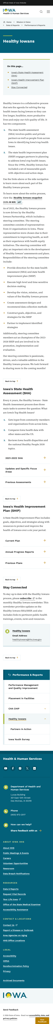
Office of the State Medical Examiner (22, 904)
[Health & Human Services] (9, 10)
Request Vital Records (14, 894)
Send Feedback (10, 1009)
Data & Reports (12, 25)
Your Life (10, 899)
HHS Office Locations (14, 940)
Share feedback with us (24, 830)
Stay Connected (19, 87)
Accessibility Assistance (15, 909)
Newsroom (8, 868)
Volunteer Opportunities (15, 863)
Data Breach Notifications (16, 873)
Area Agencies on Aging (15, 935)
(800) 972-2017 (18, 814)
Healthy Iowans (21, 630)
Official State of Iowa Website (14, 3)
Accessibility (9, 956)
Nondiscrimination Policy (16, 966)
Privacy (7, 971)
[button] (42, 1020)
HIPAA (6, 961)
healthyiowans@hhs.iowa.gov (27, 639)
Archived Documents (13, 980)
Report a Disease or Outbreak (18, 930)
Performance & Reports (35, 25)
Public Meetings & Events (16, 853)
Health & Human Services (16, 13)
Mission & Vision (24, 22)
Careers (7, 858)
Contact (8, 925)
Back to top (10, 381)
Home (8, 22)
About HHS (8, 848)
